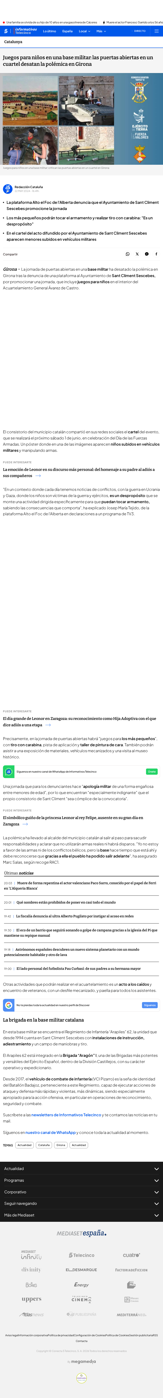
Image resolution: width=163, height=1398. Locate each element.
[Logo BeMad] (131, 1285)
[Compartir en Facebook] (156, 254)
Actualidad (24, 1145)
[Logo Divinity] (31, 1270)
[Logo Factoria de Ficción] (131, 1270)
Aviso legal (11, 1335)
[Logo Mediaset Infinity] (31, 1255)
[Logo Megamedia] (84, 1361)
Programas (14, 1180)
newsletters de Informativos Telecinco (66, 1114)
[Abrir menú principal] (157, 31)
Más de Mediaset (19, 1214)
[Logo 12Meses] (131, 1299)
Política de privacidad (61, 1335)
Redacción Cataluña (29, 186)
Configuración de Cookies (89, 1335)
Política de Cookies (117, 1335)
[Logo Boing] (31, 1285)
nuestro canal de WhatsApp (50, 1132)
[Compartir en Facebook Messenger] (146, 254)
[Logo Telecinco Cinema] (81, 1300)
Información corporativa (33, 1335)
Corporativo (15, 1191)
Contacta (81, 1341)
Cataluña (44, 1145)
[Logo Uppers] (31, 1299)
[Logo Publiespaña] (81, 1314)
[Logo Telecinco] (81, 1255)
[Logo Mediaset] (81, 1235)
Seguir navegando (20, 1203)
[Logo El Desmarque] (81, 1269)
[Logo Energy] (81, 1285)
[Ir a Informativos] (25, 31)
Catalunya (13, 41)
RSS (155, 1335)
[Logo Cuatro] (131, 1255)
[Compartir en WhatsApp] (127, 254)
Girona (60, 1145)
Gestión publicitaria (141, 1335)
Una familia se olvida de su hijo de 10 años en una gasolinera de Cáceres (51, 22)
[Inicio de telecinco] (5, 31)
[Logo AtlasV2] (31, 1314)
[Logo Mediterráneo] (131, 1314)
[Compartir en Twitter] (137, 254)
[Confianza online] (81, 1382)
